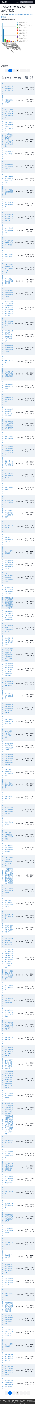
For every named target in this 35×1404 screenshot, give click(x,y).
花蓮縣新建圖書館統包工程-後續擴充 (9, 1000)
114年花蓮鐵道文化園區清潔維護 (9, 891)
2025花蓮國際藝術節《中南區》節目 (9, 721)
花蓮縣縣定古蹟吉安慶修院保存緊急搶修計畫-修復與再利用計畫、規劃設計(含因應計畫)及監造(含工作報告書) (9, 1080)
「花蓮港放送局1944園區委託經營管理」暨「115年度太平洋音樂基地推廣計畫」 (9, 140)
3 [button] (17, 70)
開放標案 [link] (4, 2)
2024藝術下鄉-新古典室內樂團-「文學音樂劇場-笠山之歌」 (9, 1064)
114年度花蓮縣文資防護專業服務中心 (9, 683)
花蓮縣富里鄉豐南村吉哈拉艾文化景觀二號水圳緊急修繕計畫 (9, 565)
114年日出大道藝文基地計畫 (9, 785)
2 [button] (13, 70)
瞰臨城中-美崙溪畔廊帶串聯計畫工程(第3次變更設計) (9, 1319)
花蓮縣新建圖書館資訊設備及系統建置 (9, 243)
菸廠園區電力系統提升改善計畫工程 (9, 539)
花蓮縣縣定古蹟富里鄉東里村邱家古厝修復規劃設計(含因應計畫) (9, 616)
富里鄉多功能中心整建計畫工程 (9, 323)
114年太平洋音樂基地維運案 (9, 916)
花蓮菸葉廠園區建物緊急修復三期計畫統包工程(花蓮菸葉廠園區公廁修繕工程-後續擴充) (9, 669)
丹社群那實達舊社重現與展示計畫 (9, 1230)
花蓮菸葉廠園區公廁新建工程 (9, 154)
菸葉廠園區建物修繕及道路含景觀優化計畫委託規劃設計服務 (9, 708)
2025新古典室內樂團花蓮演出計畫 (9, 281)
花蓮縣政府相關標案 (15, 14)
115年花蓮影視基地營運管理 (9, 192)
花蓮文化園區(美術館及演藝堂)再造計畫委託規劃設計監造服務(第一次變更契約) (9, 655)
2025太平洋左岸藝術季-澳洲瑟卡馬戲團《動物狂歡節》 (9, 861)
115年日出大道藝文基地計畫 (9, 204)
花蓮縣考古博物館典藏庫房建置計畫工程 (9, 88)
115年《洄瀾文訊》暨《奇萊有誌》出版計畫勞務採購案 (9, 113)
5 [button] (24, 70)
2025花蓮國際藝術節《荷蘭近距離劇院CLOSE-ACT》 (9, 268)
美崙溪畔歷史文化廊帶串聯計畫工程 (9, 166)
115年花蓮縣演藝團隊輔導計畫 (9, 230)
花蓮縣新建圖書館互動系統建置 (9, 387)
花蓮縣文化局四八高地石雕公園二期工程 (9, 374)
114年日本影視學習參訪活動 (9, 696)
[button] (28, 70)
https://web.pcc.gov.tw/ (17, 1403)
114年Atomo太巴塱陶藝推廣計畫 (9, 476)
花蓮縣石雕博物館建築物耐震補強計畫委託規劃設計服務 (9, 450)
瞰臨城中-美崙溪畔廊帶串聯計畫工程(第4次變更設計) (9, 1269)
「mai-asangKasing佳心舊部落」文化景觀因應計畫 (9, 577)
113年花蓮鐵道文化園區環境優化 (9, 1095)
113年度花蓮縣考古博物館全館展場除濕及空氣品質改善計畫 (9, 1370)
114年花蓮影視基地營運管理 (9, 988)
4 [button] (21, 70)
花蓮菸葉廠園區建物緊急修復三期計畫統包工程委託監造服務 (9, 1051)
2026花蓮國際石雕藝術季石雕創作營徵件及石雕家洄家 (9, 126)
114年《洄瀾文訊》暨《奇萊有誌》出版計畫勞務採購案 (9, 975)
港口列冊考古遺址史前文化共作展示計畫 (9, 463)
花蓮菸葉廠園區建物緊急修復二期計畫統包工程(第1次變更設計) (9, 1307)
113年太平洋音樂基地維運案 (9, 1205)
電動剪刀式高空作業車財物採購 (9, 399)
